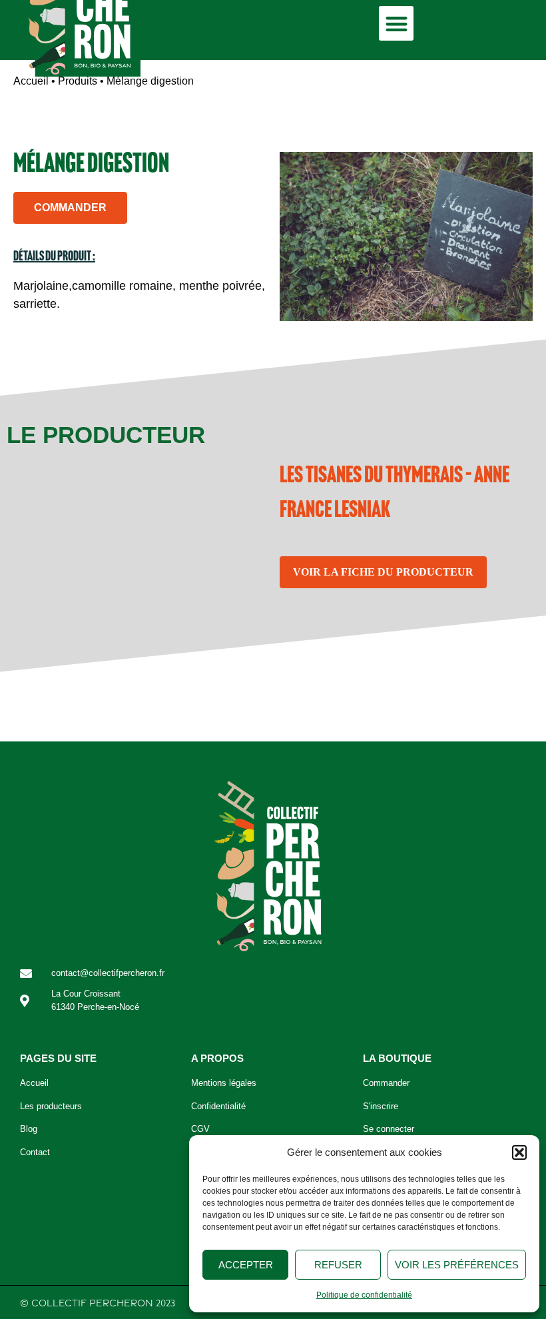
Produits (77, 81)
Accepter (245, 1264)
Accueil (31, 81)
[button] (519, 1152)
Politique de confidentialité (364, 1295)
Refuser (338, 1264)
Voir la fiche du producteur (383, 572)
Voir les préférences (457, 1264)
